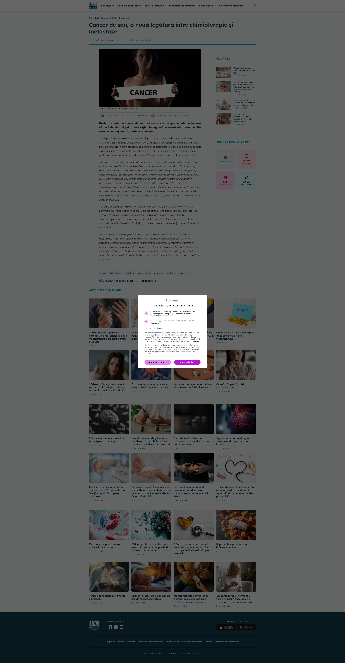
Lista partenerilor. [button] (193, 341)
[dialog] (172, 331)
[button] (172, 328)
